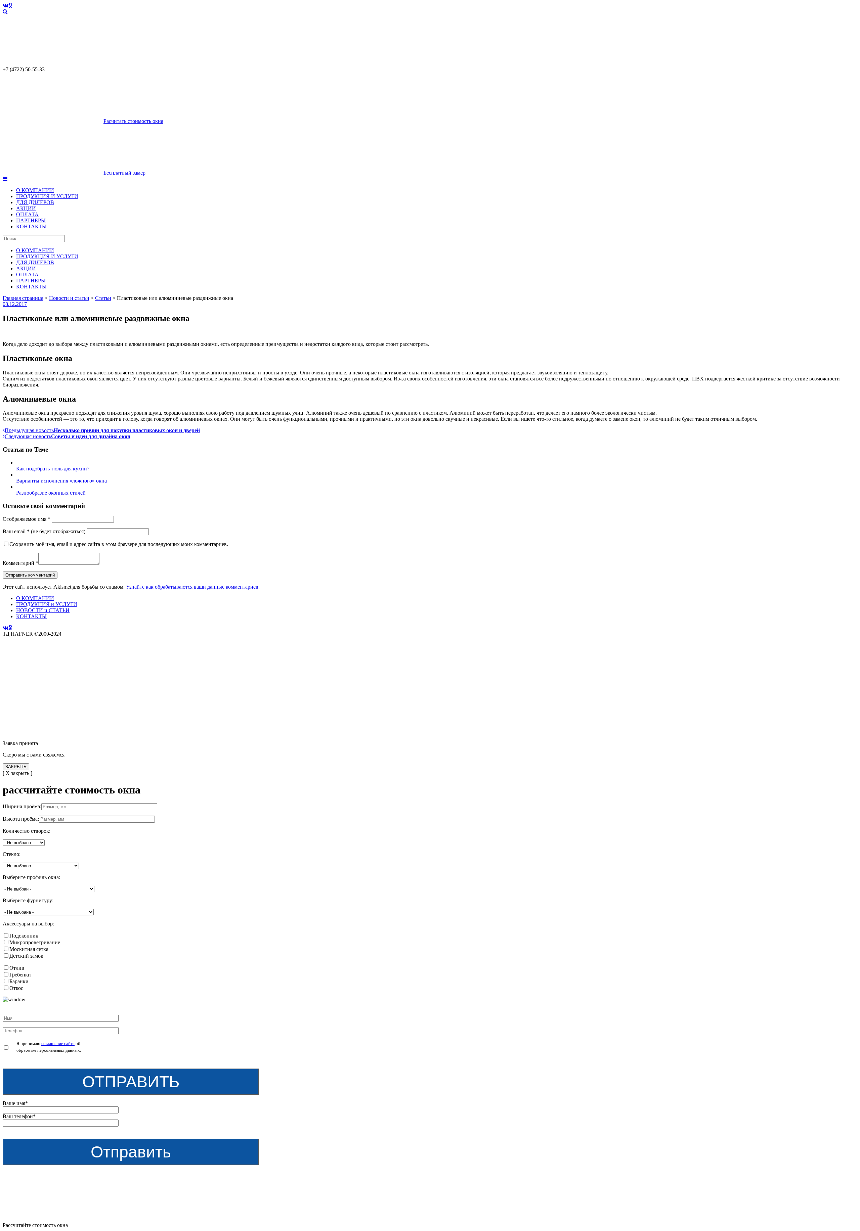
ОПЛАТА (27, 214)
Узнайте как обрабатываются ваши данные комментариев (192, 587)
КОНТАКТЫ (31, 226)
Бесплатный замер (124, 173)
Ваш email (16, 531)
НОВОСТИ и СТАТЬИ (43, 610)
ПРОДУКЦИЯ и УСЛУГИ (46, 604)
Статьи (103, 298)
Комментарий (20, 563)
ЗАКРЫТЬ (16, 766)
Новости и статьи (69, 298)
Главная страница (23, 298)
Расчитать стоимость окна (133, 121)
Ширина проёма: (22, 806)
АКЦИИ (26, 208)
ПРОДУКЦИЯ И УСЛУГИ (47, 196)
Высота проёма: (21, 819)
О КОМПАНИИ (35, 190)
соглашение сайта (58, 1043)
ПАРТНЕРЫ (31, 220)
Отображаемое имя (26, 519)
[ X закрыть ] (17, 773)
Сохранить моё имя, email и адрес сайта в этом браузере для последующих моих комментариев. (118, 544)
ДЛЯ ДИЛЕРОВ (35, 202)
